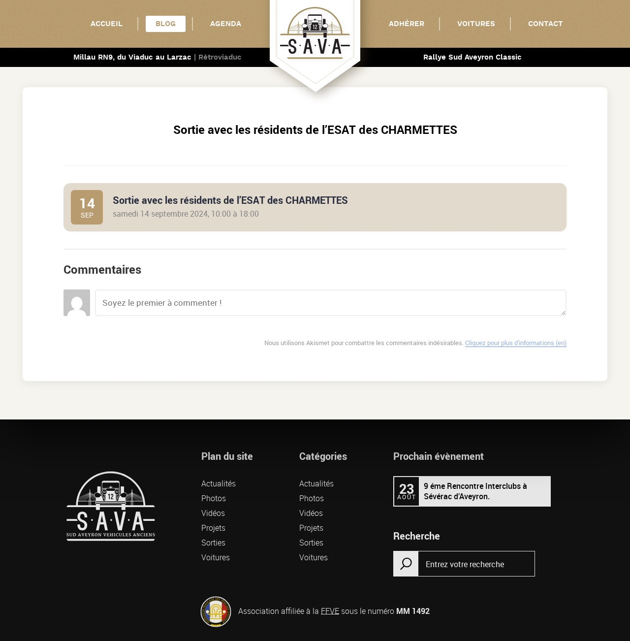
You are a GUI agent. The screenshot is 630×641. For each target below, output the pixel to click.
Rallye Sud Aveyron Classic (472, 57)
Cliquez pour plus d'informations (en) (516, 342)
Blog (166, 24)
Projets (213, 527)
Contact (545, 24)
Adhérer (406, 24)
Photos (213, 498)
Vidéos (213, 513)
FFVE (330, 610)
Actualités (218, 483)
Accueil (107, 24)
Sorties (213, 542)
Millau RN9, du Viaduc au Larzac (157, 57)
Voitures (476, 24)
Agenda (225, 24)
